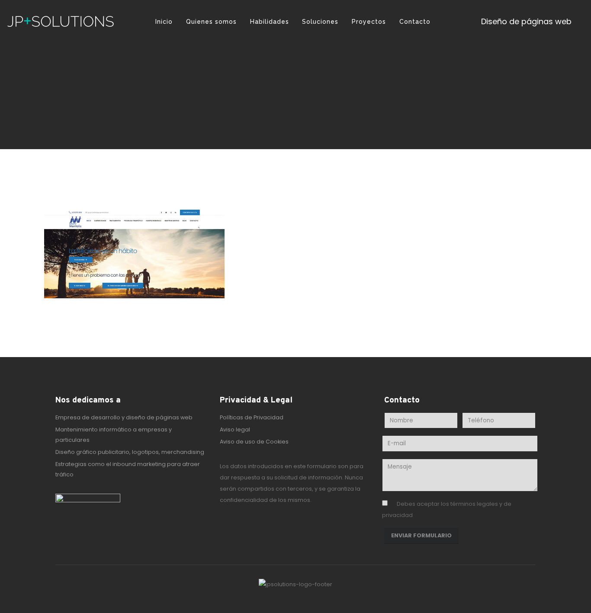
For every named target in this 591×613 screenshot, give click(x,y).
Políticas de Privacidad (251, 417)
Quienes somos (211, 21)
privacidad (397, 515)
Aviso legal (235, 429)
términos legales (474, 504)
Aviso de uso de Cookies (254, 441)
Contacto (414, 21)
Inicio (164, 21)
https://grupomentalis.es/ (306, 336)
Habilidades (269, 21)
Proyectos (369, 21)
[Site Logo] (60, 21)
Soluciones (320, 21)
